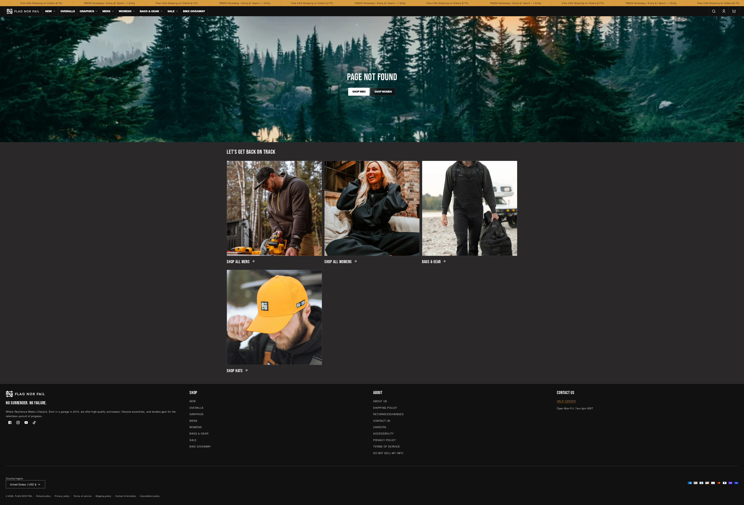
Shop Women (383, 91)
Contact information (125, 495)
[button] (50, 11)
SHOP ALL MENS (238, 261)
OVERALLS (196, 408)
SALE (192, 440)
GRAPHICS (196, 414)
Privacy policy (62, 495)
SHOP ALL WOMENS (338, 261)
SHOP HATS (235, 370)
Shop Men (358, 91)
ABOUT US (380, 401)
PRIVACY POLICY (384, 440)
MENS (193, 421)
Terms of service (83, 495)
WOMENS (195, 427)
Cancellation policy (150, 495)
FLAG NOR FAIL (24, 496)
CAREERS (379, 427)
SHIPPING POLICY (385, 408)
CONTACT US (381, 421)
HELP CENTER (566, 401)
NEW (192, 401)
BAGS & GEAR (431, 261)
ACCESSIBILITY (383, 433)
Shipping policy (104, 495)
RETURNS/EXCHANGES (388, 414)
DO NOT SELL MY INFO (388, 453)
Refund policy (43, 495)
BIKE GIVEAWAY (200, 446)
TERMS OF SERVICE (386, 446)
